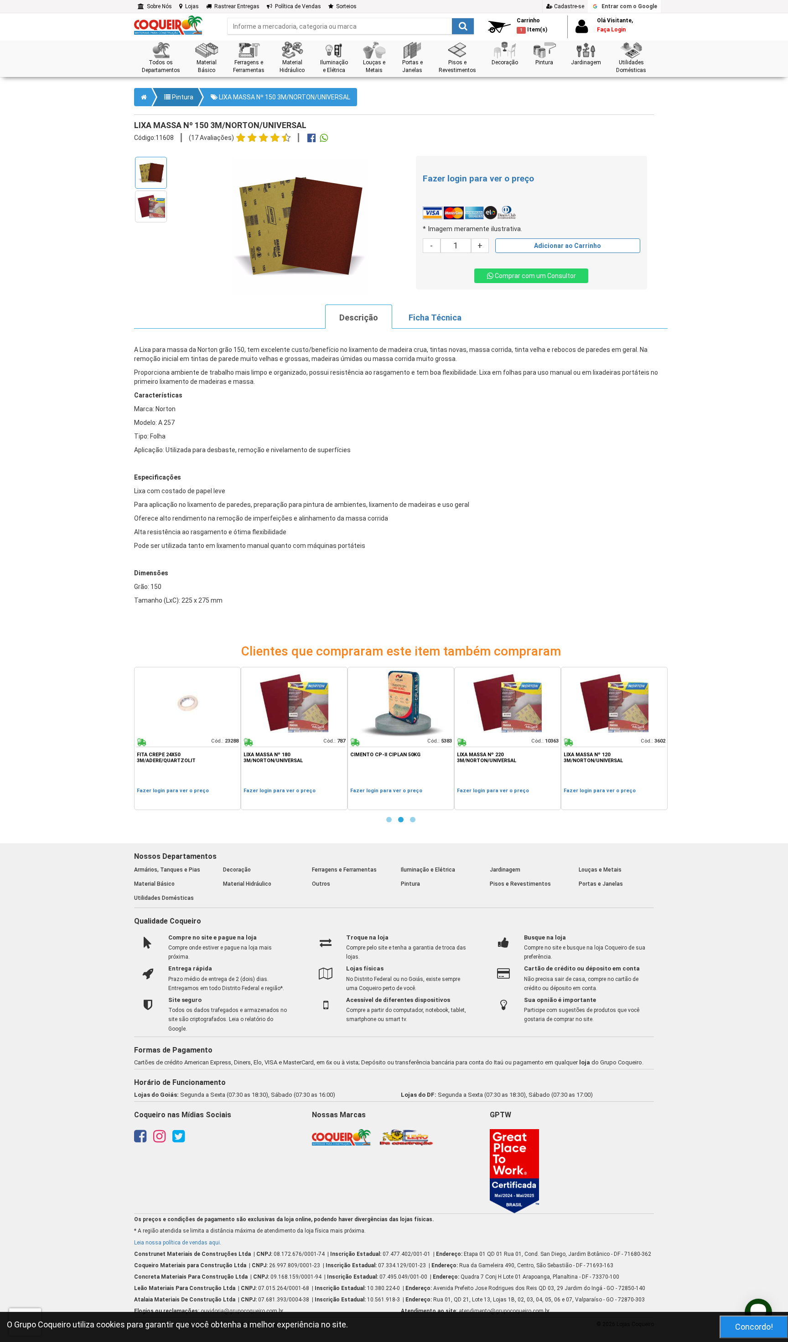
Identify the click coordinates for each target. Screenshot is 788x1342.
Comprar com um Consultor (534, 275)
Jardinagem (505, 870)
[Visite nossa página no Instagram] (159, 1139)
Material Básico (154, 884)
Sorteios (345, 6)
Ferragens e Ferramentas (344, 870)
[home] (168, 24)
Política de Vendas (296, 6)
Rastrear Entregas (235, 6)
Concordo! (754, 1327)
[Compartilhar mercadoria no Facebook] (311, 139)
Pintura (182, 97)
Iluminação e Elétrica (428, 870)
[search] (351, 26)
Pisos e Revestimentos (520, 884)
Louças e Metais (600, 870)
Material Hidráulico (247, 884)
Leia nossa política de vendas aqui (177, 1242)
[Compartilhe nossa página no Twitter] (178, 1139)
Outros (321, 884)
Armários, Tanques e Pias (167, 870)
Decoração (237, 870)
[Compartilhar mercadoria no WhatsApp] (324, 139)
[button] (160, 58)
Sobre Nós (158, 6)
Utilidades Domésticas (164, 898)
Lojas (190, 6)
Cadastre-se (568, 6)
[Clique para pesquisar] (463, 26)
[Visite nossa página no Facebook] (140, 1139)
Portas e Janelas (601, 884)
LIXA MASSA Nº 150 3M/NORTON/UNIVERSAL (284, 97)
